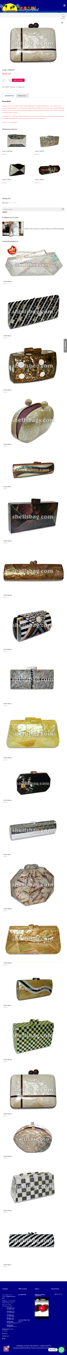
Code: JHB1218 (7, 963)
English (6, 202)
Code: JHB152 (7, 1005)
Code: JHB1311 (7, 390)
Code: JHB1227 (7, 444)
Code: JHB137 (7, 1264)
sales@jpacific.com (12, 1326)
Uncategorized (20, 87)
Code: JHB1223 (7, 908)
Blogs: (4, 1338)
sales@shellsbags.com (13, 1323)
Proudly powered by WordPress (22, 1348)
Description (9, 95)
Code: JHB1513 (7, 800)
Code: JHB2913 (7, 281)
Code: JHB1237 (7, 1113)
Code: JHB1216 (7, 757)
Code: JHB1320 (7, 541)
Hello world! (59, 1294)
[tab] (9, 96)
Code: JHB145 (7, 335)
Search (5, 212)
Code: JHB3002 (7, 1156)
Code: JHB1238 (7, 595)
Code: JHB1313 (7, 703)
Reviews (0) (22, 95)
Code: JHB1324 (7, 1059)
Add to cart (18, 80)
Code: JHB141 (7, 854)
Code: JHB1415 (7, 1210)
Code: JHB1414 (7, 649)
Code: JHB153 (7, 486)
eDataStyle (50, 1348)
